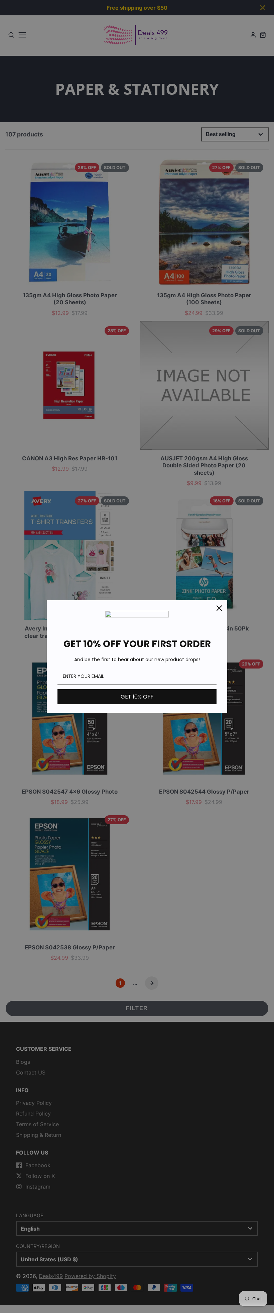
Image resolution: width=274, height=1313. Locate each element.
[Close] (219, 608)
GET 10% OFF (137, 697)
